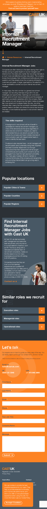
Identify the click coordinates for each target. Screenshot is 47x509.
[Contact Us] (10, 14)
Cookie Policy (26, 498)
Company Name (8, 426)
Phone (5, 408)
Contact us (9, 282)
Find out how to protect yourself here (23, 8)
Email (4, 399)
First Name (7, 382)
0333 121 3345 (8, 373)
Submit (7, 455)
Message (6, 434)
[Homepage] (37, 14)
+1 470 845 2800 (33, 373)
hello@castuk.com (10, 367)
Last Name (6, 391)
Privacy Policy (6, 474)
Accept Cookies (13, 503)
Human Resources (14, 57)
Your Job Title (7, 417)
